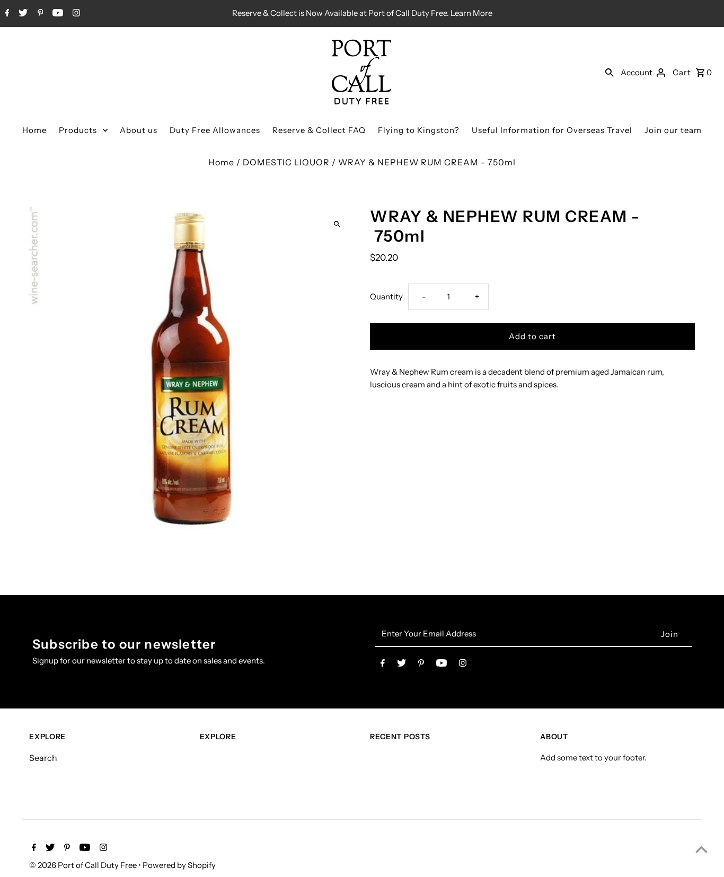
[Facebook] (6, 13)
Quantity (386, 296)
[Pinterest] (39, 13)
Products (78, 130)
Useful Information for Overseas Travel (552, 130)
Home (34, 130)
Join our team (673, 130)
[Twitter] (22, 13)
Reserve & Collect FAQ (319, 130)
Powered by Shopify (179, 865)
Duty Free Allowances (215, 130)
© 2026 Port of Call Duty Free (83, 865)
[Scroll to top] (701, 849)
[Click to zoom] (337, 224)
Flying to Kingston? (419, 130)
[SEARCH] (609, 72)
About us (138, 130)
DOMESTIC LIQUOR (286, 162)
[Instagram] (75, 13)
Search (43, 757)
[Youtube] (56, 13)
